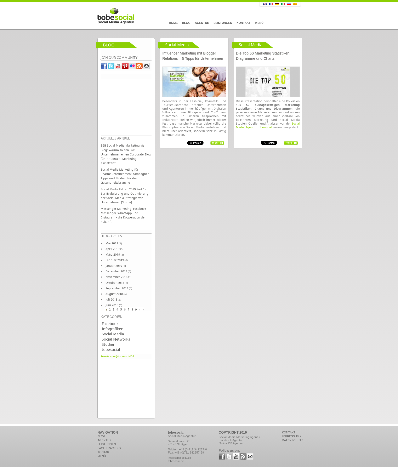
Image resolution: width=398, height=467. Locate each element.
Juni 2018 (112, 305)
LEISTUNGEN (106, 444)
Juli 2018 (111, 299)
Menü (259, 22)
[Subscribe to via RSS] (139, 67)
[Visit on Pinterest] (125, 67)
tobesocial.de (176, 461)
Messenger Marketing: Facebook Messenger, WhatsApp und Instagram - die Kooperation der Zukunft (123, 215)
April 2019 (113, 249)
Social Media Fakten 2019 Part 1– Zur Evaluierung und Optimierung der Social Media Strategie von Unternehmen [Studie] (124, 195)
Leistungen (223, 22)
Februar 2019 (115, 260)
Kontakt (244, 22)
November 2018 (116, 277)
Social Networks (116, 339)
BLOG (101, 436)
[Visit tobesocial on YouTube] (118, 67)
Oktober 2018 (115, 283)
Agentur (202, 22)
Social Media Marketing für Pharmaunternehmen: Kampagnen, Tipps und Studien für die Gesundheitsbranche (125, 175)
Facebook (110, 323)
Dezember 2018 (116, 271)
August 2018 (114, 294)
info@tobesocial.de (179, 457)
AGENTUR (104, 440)
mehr (215, 142)
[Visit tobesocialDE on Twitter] (111, 67)
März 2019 (113, 254)
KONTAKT (104, 452)
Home (173, 22)
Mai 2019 (112, 243)
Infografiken (112, 328)
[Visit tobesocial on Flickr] (132, 67)
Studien (108, 344)
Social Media (113, 333)
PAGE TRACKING (109, 448)
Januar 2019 (114, 266)
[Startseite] (168, 16)
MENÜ (101, 456)
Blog (186, 22)
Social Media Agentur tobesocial (268, 125)
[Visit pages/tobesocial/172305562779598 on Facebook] (104, 67)
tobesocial (111, 349)
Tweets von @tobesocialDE (117, 356)
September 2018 (117, 288)
